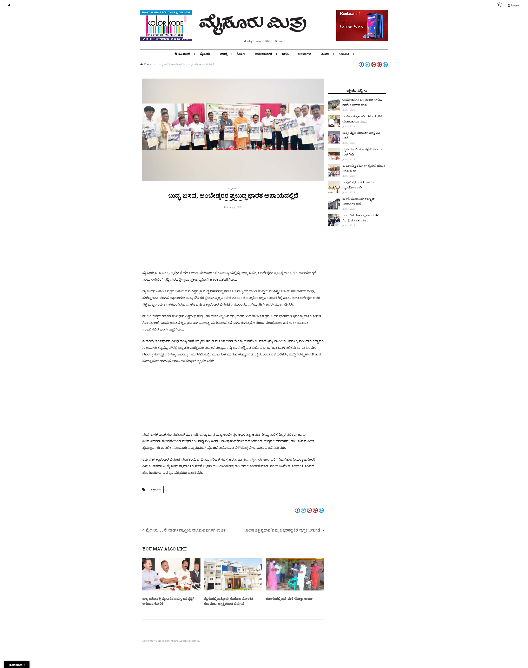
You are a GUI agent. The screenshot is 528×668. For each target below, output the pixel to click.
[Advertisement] (233, 240)
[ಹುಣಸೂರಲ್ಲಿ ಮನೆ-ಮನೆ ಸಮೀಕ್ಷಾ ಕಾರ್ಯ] (295, 589)
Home (147, 64)
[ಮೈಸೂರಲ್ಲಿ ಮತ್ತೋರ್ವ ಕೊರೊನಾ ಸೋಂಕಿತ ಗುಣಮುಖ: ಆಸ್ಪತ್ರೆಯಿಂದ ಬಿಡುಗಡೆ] (233, 589)
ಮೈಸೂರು (205, 54)
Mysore (155, 489)
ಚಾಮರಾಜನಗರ (263, 54)
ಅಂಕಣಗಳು (304, 54)
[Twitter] (9, 5)
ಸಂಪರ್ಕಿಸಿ (344, 54)
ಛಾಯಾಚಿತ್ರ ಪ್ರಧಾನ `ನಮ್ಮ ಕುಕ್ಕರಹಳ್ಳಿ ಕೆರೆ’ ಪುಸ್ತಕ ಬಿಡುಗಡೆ (282, 530)
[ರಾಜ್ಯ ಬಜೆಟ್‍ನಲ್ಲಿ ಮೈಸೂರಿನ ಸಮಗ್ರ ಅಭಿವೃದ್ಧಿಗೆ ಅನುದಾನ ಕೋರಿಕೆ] (171, 589)
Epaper (514, 5)
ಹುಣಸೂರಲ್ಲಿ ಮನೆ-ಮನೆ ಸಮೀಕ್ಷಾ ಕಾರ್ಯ (289, 598)
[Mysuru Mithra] (253, 30)
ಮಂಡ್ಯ (223, 54)
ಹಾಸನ (285, 54)
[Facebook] (5, 5)
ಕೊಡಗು (241, 54)
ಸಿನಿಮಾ (325, 54)
